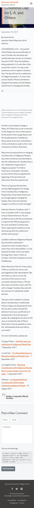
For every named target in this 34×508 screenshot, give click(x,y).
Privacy (21, 503)
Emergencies (14, 503)
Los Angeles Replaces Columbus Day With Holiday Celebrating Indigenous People (14, 382)
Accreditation (21, 500)
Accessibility (12, 500)
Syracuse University (17, 494)
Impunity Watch (8, 4)
